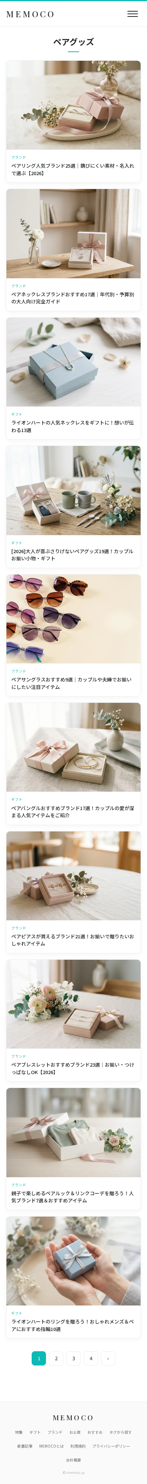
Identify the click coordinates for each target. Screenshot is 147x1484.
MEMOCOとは (51, 1446)
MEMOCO (31, 13)
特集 (19, 1432)
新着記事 (24, 1446)
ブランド (55, 1432)
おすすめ (95, 1432)
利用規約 (78, 1446)
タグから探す (120, 1432)
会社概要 (73, 1460)
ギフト (35, 1432)
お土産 (75, 1432)
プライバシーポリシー (111, 1446)
